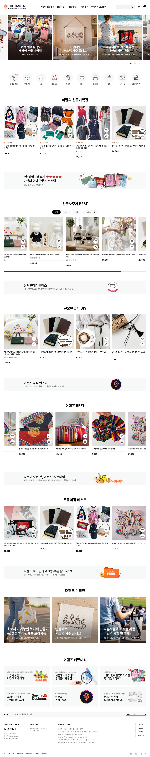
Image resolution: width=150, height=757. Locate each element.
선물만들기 (73, 6)
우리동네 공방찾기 (99, 6)
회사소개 (11, 754)
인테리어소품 (90, 212)
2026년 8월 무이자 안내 (23, 714)
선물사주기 (61, 6)
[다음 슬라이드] (142, 64)
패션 (66, 212)
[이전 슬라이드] (139, 64)
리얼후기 (84, 6)
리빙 (56, 212)
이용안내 (20, 754)
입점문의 (141, 732)
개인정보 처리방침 (41, 754)
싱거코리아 (141, 735)
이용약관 (29, 754)
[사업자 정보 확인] (83, 737)
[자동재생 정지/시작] (145, 64)
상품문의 (141, 728)
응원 (77, 212)
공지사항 (141, 725)
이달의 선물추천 (47, 6)
